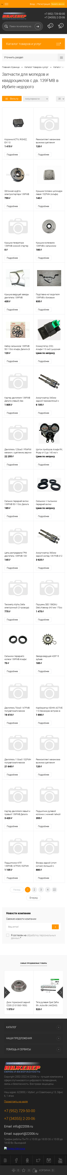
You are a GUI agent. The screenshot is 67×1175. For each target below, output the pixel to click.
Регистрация (43, 4)
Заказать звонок (57, 4)
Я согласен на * (33, 936)
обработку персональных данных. (33, 936)
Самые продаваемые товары (33, 963)
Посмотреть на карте (16, 1101)
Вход (32, 4)
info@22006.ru (23, 1126)
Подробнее (12, 154)
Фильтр (14, 98)
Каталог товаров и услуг (23, 44)
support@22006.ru (25, 1133)
